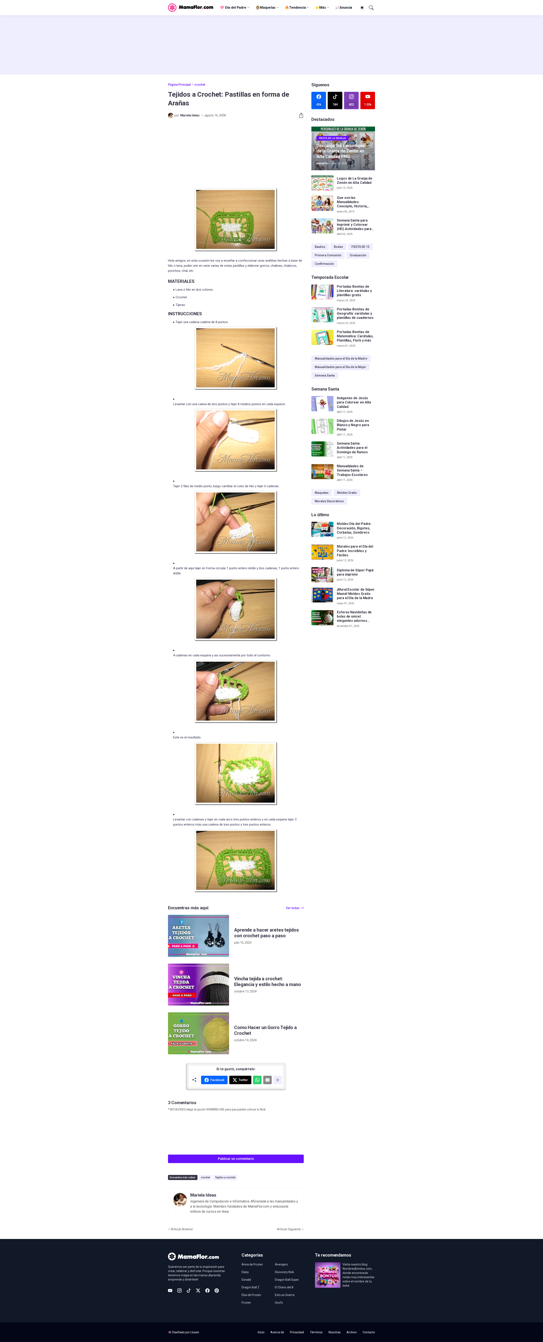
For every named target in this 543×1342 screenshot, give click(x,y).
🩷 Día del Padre (233, 8)
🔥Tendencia (295, 8)
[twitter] (198, 1290)
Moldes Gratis (347, 492)
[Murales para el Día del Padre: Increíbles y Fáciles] (322, 552)
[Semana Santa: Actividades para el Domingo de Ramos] (322, 449)
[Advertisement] (271, 45)
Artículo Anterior (182, 1229)
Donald (246, 1279)
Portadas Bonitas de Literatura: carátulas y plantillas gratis (354, 291)
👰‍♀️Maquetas (266, 8)
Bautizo (320, 246)
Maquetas (322, 492)
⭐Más (320, 8)
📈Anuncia (343, 8)
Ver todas (292, 908)
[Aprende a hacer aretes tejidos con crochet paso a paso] (198, 936)
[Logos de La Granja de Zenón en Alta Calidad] (322, 183)
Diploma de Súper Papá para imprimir (355, 572)
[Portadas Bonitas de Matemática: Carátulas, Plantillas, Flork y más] (322, 337)
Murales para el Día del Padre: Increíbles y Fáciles (355, 550)
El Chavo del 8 (284, 1287)
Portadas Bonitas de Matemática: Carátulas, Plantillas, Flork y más (355, 336)
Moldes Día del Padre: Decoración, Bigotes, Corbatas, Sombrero (354, 528)
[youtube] (170, 1290)
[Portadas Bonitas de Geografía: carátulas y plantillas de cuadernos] (322, 314)
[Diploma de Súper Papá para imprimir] (322, 574)
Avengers (281, 1264)
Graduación (358, 255)
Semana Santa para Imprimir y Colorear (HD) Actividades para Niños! (354, 224)
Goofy (279, 1302)
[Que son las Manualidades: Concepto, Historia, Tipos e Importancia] (322, 203)
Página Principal (179, 84)
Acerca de (277, 1332)
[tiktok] (189, 1290)
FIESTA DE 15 (360, 246)
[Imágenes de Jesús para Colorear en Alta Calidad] (322, 403)
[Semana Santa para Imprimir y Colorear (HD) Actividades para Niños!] (322, 226)
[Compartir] (299, 115)
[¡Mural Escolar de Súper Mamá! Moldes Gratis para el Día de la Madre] (322, 595)
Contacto (369, 1332)
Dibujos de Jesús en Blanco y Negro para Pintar (353, 425)
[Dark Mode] (361, 7)
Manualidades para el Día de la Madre (341, 358)
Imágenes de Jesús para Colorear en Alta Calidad (354, 402)
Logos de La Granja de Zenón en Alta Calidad (354, 180)
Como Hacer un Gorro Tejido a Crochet (265, 1030)
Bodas (338, 246)
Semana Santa (325, 375)
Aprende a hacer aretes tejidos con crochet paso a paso (266, 933)
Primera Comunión (328, 255)
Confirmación (324, 263)
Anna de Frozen (252, 1264)
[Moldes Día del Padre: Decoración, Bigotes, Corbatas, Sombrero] (322, 529)
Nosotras (335, 1332)
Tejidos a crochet (225, 1177)
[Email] (267, 1080)
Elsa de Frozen (251, 1295)
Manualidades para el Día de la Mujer (340, 367)
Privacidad (297, 1332)
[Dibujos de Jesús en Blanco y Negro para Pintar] (322, 426)
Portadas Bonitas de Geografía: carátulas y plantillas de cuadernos (355, 313)
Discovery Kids (284, 1272)
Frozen (246, 1302)
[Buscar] (371, 7)
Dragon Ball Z (250, 1287)
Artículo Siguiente (289, 1229)
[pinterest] (217, 1290)
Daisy (245, 1272)
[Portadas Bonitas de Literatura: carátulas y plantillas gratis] (322, 292)
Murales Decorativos (329, 501)
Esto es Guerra (284, 1295)
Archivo (352, 1332)
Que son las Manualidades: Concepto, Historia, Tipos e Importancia (352, 202)
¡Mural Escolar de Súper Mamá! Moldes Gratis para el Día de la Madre (356, 593)
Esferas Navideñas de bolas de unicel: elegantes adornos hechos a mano (354, 616)
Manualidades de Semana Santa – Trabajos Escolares (352, 470)
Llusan (194, 1332)
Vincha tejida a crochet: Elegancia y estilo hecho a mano (267, 981)
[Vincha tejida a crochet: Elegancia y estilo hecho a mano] (198, 985)
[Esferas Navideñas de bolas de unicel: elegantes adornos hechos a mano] (322, 617)
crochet (199, 84)
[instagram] (179, 1290)
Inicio (261, 1332)
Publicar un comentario (236, 1159)
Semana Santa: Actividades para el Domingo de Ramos (352, 447)
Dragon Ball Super (287, 1279)
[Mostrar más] (277, 1080)
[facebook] (207, 1290)
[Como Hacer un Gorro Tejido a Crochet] (198, 1033)
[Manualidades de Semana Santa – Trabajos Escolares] (322, 471)
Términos (316, 1332)
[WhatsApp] (257, 1080)
